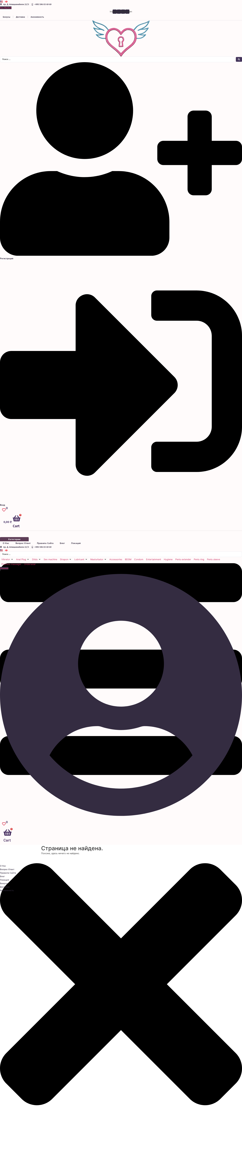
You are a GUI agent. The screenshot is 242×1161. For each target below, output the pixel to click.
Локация (76, 543)
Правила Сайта (45, 543)
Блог (62, 543)
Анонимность (37, 17)
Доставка (20, 17)
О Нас (6, 543)
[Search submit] (239, 59)
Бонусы (6, 17)
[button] (7, 559)
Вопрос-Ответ (23, 543)
